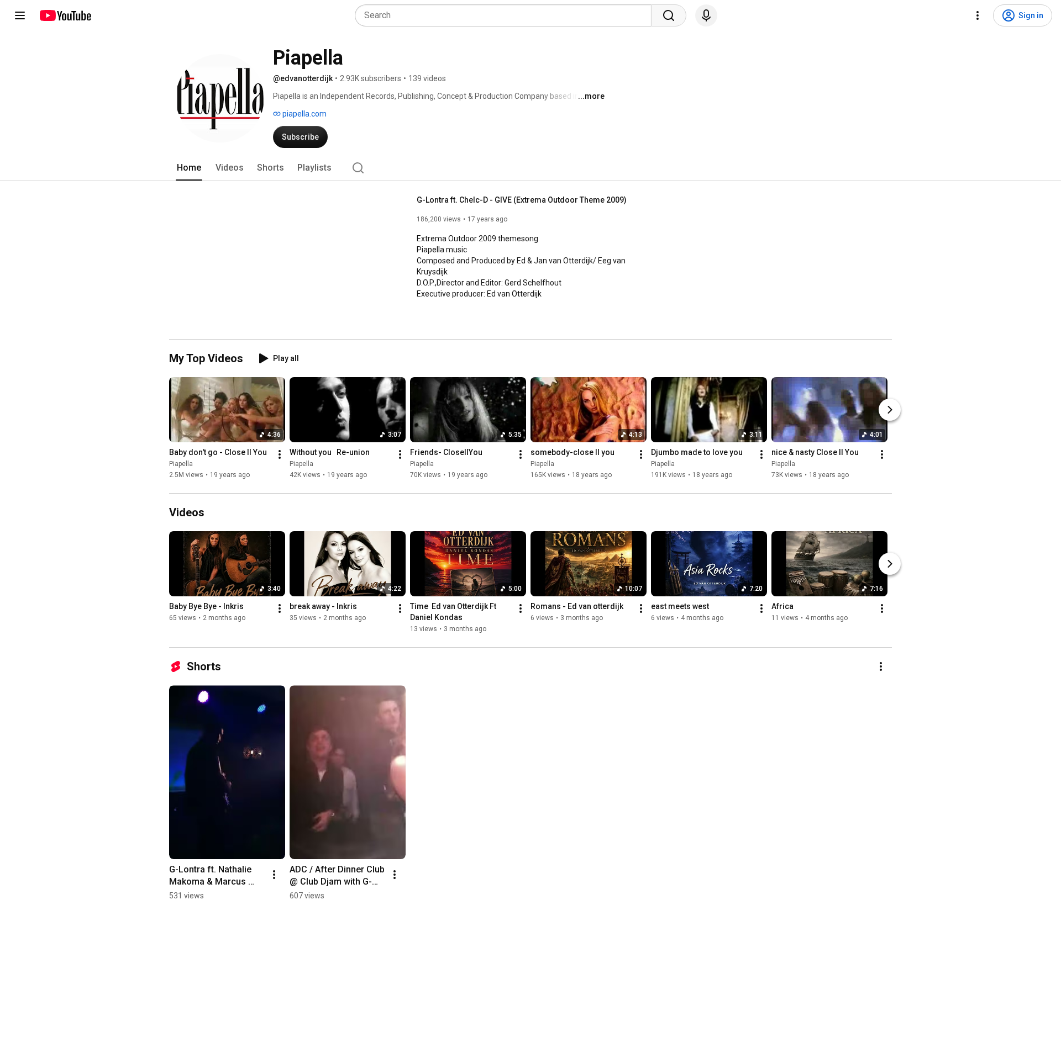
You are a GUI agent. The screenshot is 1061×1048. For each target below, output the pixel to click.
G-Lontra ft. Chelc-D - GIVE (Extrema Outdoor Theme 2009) (522, 199)
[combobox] (506, 15)
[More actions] (280, 454)
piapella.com (304, 113)
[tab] (189, 168)
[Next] (890, 410)
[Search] (668, 15)
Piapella (181, 464)
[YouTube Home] (65, 15)
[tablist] (530, 168)
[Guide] (20, 15)
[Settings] (977, 15)
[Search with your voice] (706, 15)
